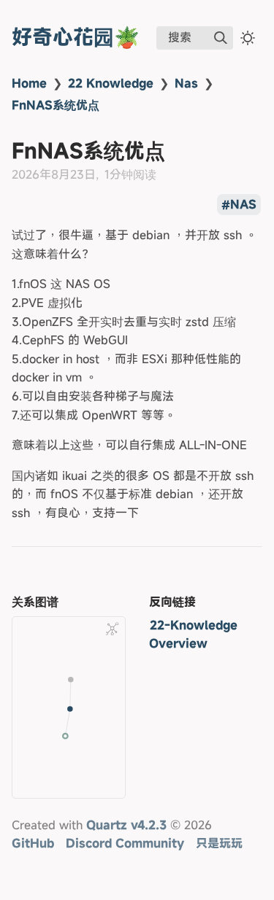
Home (29, 83)
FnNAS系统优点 (55, 105)
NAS (243, 205)
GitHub (33, 843)
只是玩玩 (219, 843)
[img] (220, 37)
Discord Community (125, 843)
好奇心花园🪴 (76, 36)
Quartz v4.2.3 (126, 825)
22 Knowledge (110, 83)
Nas (186, 83)
